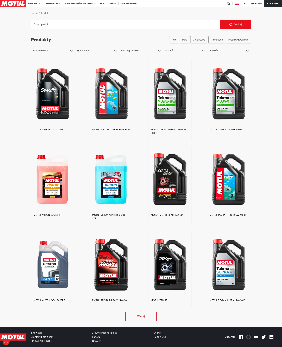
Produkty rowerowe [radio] (238, 39)
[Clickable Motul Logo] (13, 3)
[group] (210, 39)
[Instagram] (248, 337)
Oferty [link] (157, 333)
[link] (102, 3)
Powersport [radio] (217, 39)
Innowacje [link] (36, 333)
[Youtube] (256, 337)
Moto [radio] (184, 39)
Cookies (96, 341)
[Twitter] (264, 337)
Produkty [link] (46, 13)
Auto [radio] (174, 39)
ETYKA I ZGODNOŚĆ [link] (42, 341)
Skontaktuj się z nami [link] (42, 337)
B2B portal (273, 3)
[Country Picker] (237, 3)
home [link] (34, 13)
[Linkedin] (271, 337)
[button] (6, 342)
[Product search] (228, 3)
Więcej (141, 316)
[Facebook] (241, 337)
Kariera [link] (96, 337)
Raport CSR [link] (160, 337)
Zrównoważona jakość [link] (104, 333)
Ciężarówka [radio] (199, 39)
